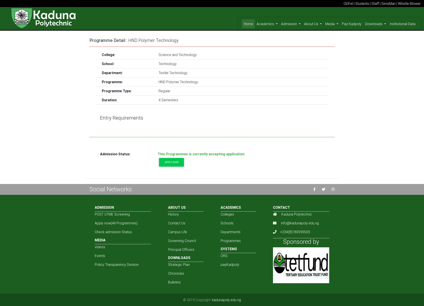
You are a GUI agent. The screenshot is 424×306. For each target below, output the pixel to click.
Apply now (171, 162)
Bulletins (174, 282)
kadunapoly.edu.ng (226, 300)
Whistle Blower (409, 3)
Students (362, 3)
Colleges (227, 214)
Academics (266, 24)
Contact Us (176, 223)
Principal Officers (181, 249)
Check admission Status (113, 232)
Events (100, 255)
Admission (289, 24)
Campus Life (177, 232)
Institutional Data (402, 24)
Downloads (374, 24)
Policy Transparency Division (117, 264)
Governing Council (182, 240)
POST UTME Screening (112, 214)
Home (249, 23)
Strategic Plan (179, 264)
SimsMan (388, 3)
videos (100, 247)
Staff (375, 3)
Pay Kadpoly (352, 24)
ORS (224, 255)
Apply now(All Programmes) (116, 223)
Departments (230, 232)
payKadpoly (230, 264)
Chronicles (176, 273)
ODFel (348, 3)
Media (330, 24)
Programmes (231, 240)
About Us (311, 24)
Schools (227, 223)
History (173, 214)
